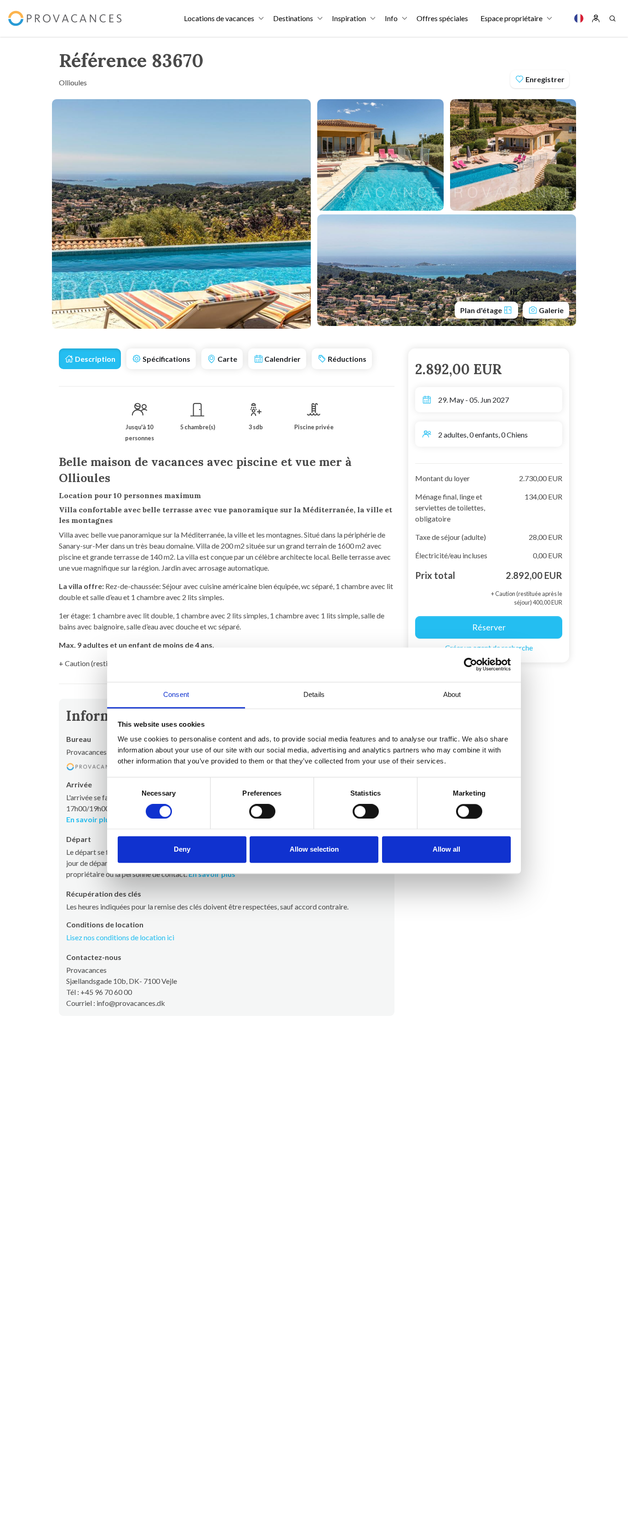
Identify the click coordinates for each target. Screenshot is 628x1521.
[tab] (90, 358)
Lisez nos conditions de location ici (120, 937)
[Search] (612, 18)
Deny (182, 849)
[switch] (262, 811)
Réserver (489, 627)
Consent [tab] (176, 694)
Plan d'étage (481, 310)
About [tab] (452, 694)
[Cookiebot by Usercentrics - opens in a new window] (470, 664)
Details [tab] (314, 694)
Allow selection (314, 849)
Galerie (550, 310)
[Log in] (596, 18)
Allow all (446, 849)
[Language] (579, 18)
